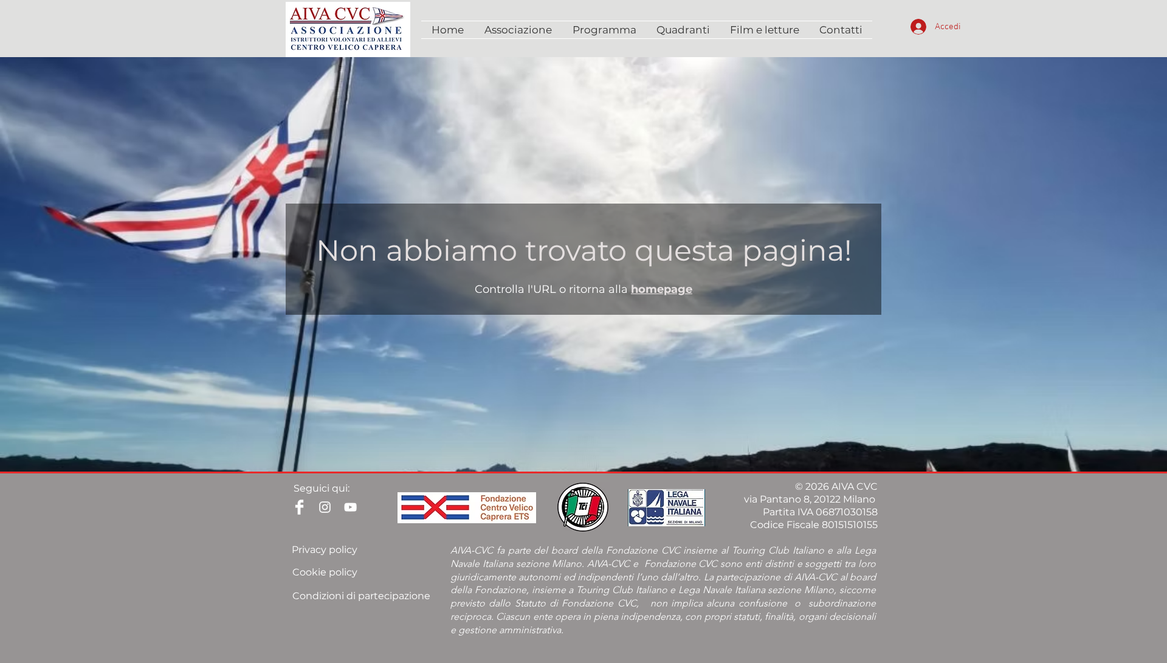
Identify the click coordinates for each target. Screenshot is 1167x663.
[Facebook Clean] (299, 507)
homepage (661, 289)
